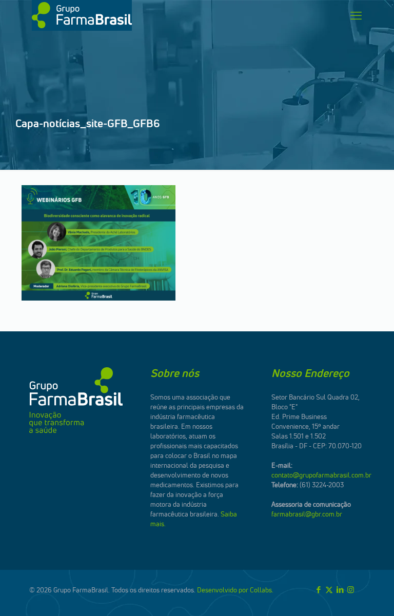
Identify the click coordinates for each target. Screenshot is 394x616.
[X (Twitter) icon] (329, 589)
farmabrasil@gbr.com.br (306, 514)
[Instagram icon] (350, 589)
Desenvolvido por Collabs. (235, 590)
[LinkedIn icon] (340, 589)
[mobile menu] (356, 15)
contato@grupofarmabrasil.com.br (321, 475)
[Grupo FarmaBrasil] (82, 15)
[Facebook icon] (318, 589)
